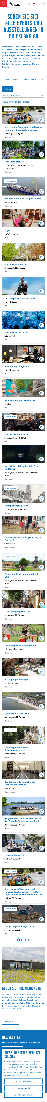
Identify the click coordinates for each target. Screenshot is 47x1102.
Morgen (15, 79)
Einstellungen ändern (23, 1095)
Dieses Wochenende (30, 79)
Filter (8, 89)
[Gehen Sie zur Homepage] (14, 4)
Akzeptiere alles (23, 1081)
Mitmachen (10, 1022)
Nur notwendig (23, 1088)
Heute (6, 79)
